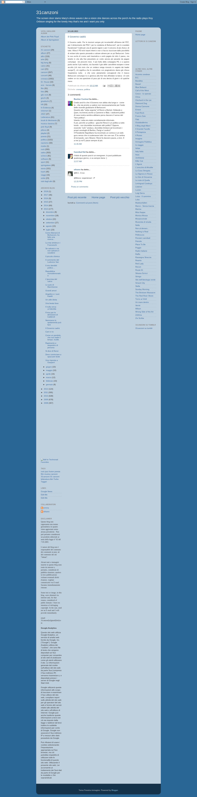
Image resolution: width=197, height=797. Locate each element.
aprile (48, 374)
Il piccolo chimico (52, 256)
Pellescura (139, 235)
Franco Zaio (140, 116)
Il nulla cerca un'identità (50, 308)
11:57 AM (78, 161)
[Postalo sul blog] (111, 85)
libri (51, 479)
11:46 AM (78, 144)
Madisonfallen (141, 203)
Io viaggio (139, 145)
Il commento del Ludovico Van (52, 261)
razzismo (45, 143)
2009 (46, 400)
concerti (44, 76)
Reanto (138, 260)
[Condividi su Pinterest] (119, 85)
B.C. (137, 78)
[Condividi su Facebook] (116, 85)
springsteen (46, 165)
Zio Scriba (139, 318)
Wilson (138, 309)
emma (46, 508)
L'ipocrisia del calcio (51, 280)
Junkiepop (139, 158)
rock (42, 149)
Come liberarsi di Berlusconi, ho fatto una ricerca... (52, 236)
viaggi (43, 175)
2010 (46, 396)
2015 (46, 202)
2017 (46, 195)
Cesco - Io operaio (143, 94)
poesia (44, 136)
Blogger (114, 790)
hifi (42, 104)
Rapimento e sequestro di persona (51, 345)
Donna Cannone (142, 106)
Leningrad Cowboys (143, 184)
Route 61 (139, 270)
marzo (49, 377)
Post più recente (77, 197)
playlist (44, 133)
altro (43, 56)
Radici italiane (141, 251)
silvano (77, 170)
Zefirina (138, 315)
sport (43, 162)
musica (47, 474)
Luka (137, 200)
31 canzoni (45, 50)
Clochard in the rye (143, 100)
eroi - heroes (46, 85)
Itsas (137, 155)
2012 (46, 389)
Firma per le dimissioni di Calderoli (51, 315)
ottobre (49, 219)
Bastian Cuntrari (81, 99)
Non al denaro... (142, 228)
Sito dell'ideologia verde (145, 280)
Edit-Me (44, 495)
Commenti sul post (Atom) (87, 203)
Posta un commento (79, 187)
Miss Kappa (140, 212)
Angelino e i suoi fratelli (52, 295)
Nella (137, 225)
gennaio (49, 385)
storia (43, 169)
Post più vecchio (119, 197)
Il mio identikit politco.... (51, 267)
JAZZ (43, 114)
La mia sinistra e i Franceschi (52, 244)
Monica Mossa (141, 216)
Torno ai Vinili (141, 299)
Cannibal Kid (80, 152)
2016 (46, 198)
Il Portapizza (140, 132)
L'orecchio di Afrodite (144, 167)
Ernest (138, 110)
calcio (43, 66)
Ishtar (137, 148)
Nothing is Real (141, 232)
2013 (46, 209)
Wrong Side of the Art (144, 312)
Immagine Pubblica (143, 142)
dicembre (50, 212)
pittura (43, 130)
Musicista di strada (143, 222)
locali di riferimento (49, 120)
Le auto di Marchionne (51, 286)
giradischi (45, 101)
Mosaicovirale (141, 219)
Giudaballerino (141, 123)
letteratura (45, 479)
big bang (44, 63)
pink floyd (45, 127)
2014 (46, 206)
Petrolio (138, 241)
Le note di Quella (142, 180)
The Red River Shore (144, 296)
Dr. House (45, 82)
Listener (138, 187)
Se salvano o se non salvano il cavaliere (52, 251)
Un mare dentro (142, 302)
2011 (46, 392)
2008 (46, 403)
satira (43, 153)
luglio (48, 230)
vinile (43, 178)
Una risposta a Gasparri (51, 361)
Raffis (137, 254)
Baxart (138, 84)
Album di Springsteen (50, 40)
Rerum (138, 267)
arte (42, 59)
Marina (138, 209)
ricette (43, 146)
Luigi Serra (140, 193)
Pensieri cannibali (142, 238)
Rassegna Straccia (143, 257)
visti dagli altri (46, 181)
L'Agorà (138, 164)
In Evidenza (46, 108)
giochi (43, 98)
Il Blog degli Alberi (142, 126)
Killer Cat (139, 161)
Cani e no (49, 332)
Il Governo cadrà (77, 36)
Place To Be (140, 245)
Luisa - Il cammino (143, 196)
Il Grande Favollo (142, 129)
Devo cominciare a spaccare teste (53, 356)
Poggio (138, 248)
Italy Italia (139, 152)
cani (42, 69)
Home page (98, 197)
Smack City (140, 283)
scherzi (44, 156)
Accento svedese (142, 74)
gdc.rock (44, 95)
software (44, 159)
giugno (49, 367)
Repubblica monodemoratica (53, 273)
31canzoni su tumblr (144, 328)
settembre (50, 223)
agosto (49, 226)
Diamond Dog (141, 103)
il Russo (138, 135)
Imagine (138, 139)
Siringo (138, 277)
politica (87, 89)
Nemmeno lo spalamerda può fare (53, 322)
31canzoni (47, 12)
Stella (137, 286)
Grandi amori (51, 291)
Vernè (137, 305)
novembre (50, 216)
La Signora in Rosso (144, 174)
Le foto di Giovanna (143, 177)
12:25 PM (78, 182)
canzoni (44, 72)
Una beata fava (51, 303)
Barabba (139, 81)
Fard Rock (139, 113)
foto (42, 92)
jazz (46, 472)
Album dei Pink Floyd (50, 37)
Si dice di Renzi (51, 351)
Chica (137, 97)
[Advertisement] (53, 419)
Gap (137, 119)
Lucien (138, 190)
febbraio (49, 381)
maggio (49, 370)
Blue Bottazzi (140, 87)
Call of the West (142, 91)
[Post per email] (104, 86)
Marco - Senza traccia (144, 206)
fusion (51, 472)
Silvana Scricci (141, 273)
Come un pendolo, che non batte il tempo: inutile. (53, 337)
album (43, 53)
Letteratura (45, 117)
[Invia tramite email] (108, 85)
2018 (46, 191)
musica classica (47, 124)
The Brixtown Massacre (145, 293)
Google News (46, 492)
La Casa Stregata (142, 171)
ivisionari (44, 111)
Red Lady (139, 264)
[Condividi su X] (114, 85)
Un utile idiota (51, 300)
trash (43, 172)
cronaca (79, 89)
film (42, 88)
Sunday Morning (142, 289)
